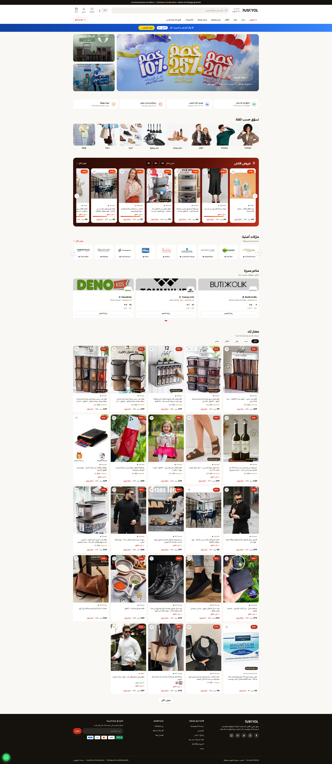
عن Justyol (159, 726)
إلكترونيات (189, 19)
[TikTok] (243, 735)
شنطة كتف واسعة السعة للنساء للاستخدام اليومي (167, 677)
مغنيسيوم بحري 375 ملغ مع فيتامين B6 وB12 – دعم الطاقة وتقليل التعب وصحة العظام (243, 679)
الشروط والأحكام (198, 744)
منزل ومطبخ (216, 19)
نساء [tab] (246, 341)
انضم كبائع (79, 19)
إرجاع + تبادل (199, 735)
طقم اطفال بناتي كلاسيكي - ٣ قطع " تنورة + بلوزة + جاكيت (167, 469)
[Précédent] (255, 196)
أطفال (227, 19)
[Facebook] (256, 735)
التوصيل (201, 730)
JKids (252, 206)
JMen (142, 674)
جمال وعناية (202, 19)
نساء (243, 19)
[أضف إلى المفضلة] (233, 172)
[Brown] (176, 683)
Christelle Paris (251, 674)
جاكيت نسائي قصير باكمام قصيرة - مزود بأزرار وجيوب (132, 209)
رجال (235, 19)
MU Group (178, 536)
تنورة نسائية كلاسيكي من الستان (215, 208)
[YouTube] (237, 735)
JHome (195, 206)
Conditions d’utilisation (95, 760)
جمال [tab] (217, 341)
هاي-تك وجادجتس (173, 19)
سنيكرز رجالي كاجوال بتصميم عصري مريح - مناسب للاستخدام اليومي (167, 540)
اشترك (77, 731)
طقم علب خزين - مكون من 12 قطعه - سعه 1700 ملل (241, 400)
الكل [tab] (255, 341)
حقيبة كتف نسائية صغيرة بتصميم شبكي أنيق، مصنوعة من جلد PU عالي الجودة (203, 677)
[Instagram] (250, 735)
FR (105, 10)
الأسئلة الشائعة (158, 730)
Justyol (112, 206)
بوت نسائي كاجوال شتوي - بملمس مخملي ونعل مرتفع (204, 609)
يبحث (202, 748)
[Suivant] (76, 196)
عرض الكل (82, 163)
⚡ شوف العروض (241, 77)
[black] (180, 683)
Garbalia (254, 605)
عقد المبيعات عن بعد (196, 739)
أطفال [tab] (227, 341)
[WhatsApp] (231, 735)
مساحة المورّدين (78, 760)
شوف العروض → (146, 27)
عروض (252, 19)
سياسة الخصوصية (197, 726)
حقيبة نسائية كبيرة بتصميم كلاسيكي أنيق (93, 608)
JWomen (223, 206)
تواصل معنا (159, 735)
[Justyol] (250, 10)
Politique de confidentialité (117, 760)
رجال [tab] (237, 341)
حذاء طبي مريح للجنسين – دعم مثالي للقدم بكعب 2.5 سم (204, 469)
